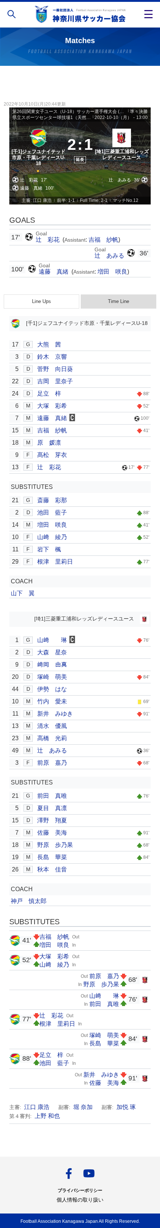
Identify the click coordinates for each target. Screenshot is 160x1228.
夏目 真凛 (52, 808)
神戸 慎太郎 (29, 901)
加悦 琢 (126, 1107)
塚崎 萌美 (52, 677)
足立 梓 (49, 393)
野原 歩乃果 (55, 845)
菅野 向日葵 (55, 369)
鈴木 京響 (52, 357)
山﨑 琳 (52, 640)
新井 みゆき (55, 713)
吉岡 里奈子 (55, 381)
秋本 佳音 (52, 869)
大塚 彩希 (52, 406)
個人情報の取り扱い (80, 1200)
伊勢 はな (52, 689)
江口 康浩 (36, 1107)
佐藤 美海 (52, 832)
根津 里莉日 (55, 561)
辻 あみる (109, 255)
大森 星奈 (52, 652)
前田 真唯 (52, 796)
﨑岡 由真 (52, 664)
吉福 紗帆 (103, 239)
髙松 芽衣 (52, 455)
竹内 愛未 (52, 701)
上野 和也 (47, 1116)
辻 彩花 (48, 239)
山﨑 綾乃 (52, 537)
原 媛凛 (49, 442)
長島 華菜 (52, 857)
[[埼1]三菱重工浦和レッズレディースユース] (122, 150)
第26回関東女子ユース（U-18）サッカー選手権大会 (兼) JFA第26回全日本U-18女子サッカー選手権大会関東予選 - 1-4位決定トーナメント (69, 111)
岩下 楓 (49, 549)
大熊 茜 (49, 344)
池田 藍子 (52, 512)
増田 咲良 (112, 271)
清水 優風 (52, 726)
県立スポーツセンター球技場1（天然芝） (52, 117)
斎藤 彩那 (52, 500)
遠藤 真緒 (54, 271)
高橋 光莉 (52, 738)
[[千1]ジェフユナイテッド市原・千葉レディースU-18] (38, 150)
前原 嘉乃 (52, 763)
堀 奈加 (83, 1107)
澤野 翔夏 (52, 820)
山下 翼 (23, 593)
